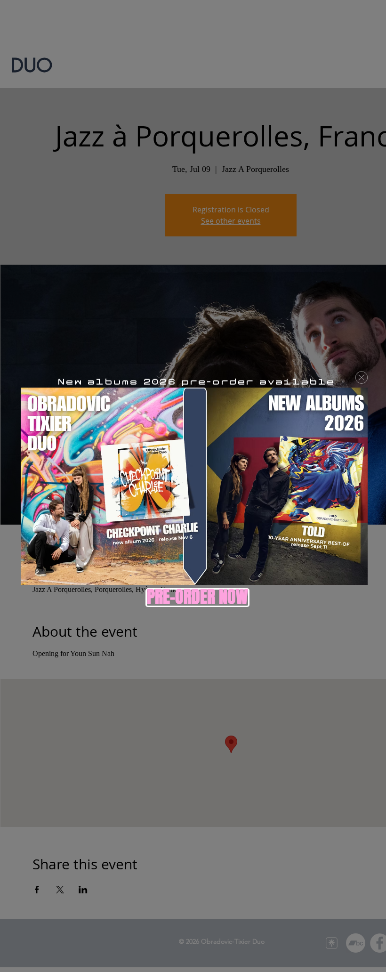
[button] (361, 377)
